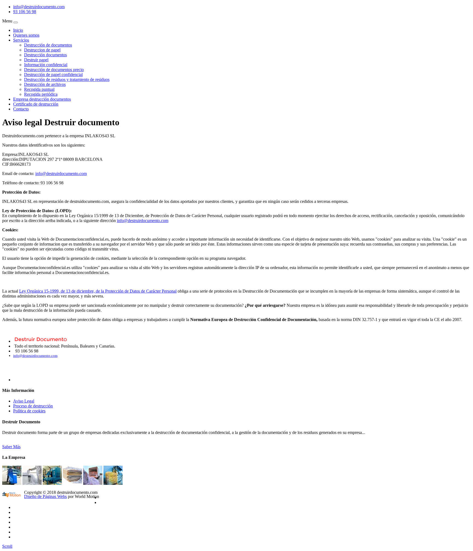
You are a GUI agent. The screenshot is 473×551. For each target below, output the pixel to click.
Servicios (21, 40)
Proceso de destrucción (33, 406)
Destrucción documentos (45, 55)
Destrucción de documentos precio (54, 69)
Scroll (7, 546)
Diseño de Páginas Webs (45, 496)
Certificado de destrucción (35, 104)
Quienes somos (26, 35)
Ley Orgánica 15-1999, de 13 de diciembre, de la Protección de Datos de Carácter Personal (98, 291)
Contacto (21, 109)
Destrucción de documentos (48, 45)
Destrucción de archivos (45, 84)
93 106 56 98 (24, 11)
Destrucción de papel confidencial (53, 74)
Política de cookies (29, 411)
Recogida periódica (40, 94)
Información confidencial (45, 64)
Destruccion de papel (42, 50)
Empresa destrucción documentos (42, 99)
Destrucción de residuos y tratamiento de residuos (66, 79)
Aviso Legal (23, 401)
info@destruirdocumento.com (39, 6)
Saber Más (11, 446)
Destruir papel (36, 59)
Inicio (18, 30)
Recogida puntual (39, 89)
